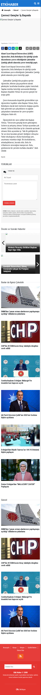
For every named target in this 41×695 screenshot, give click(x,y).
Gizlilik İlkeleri (32, 648)
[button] (30, 48)
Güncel (15, 10)
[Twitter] (6, 48)
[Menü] (38, 3)
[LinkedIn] (13, 48)
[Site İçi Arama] (35, 3)
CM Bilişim (22, 689)
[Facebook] (2, 48)
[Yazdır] (27, 48)
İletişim (22, 648)
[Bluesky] (9, 48)
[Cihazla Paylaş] (20, 48)
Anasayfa (7, 10)
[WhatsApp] (16, 48)
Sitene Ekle (20, 650)
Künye (15, 648)
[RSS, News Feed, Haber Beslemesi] (20, 656)
